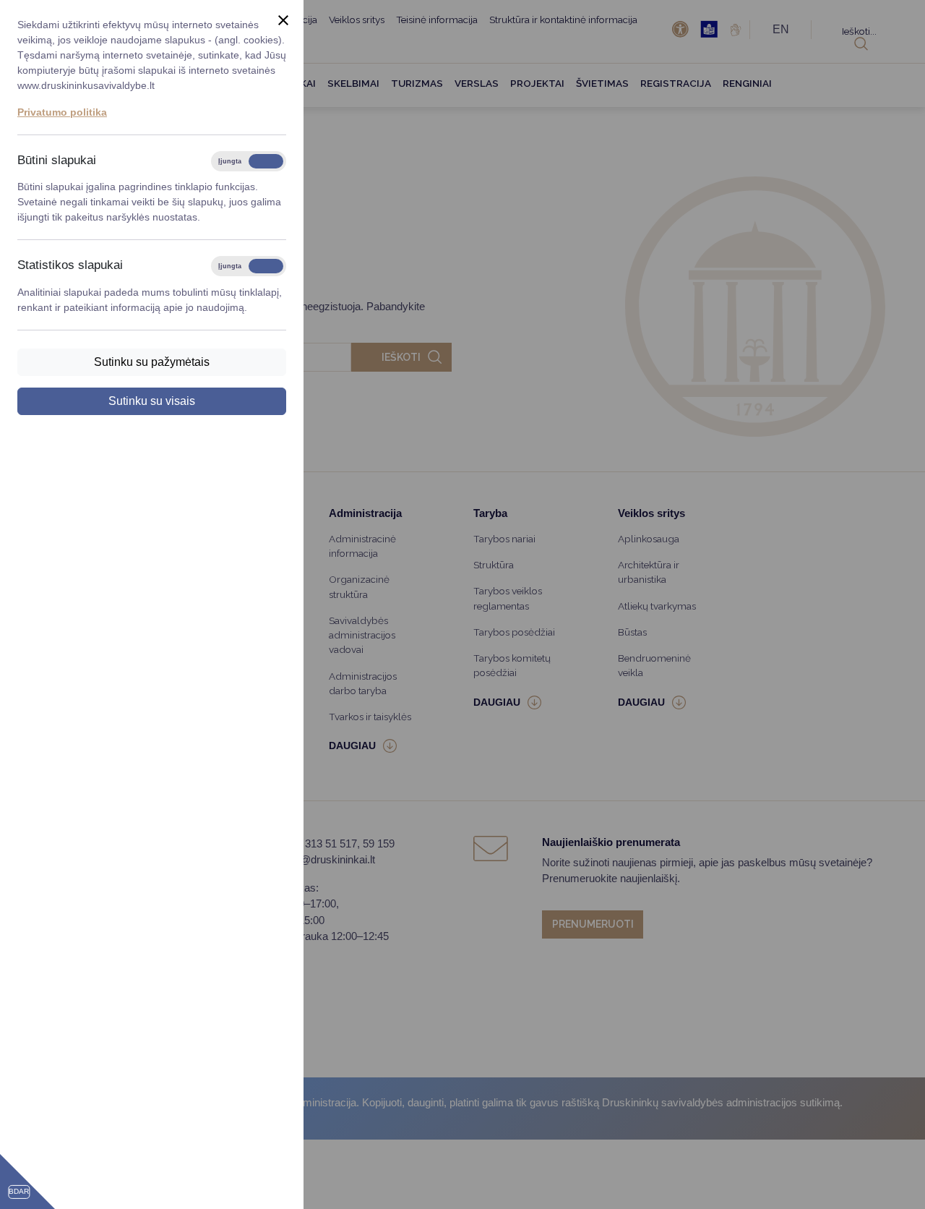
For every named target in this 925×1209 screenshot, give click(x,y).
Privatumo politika (62, 112)
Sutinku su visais (151, 401)
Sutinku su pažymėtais (152, 362)
